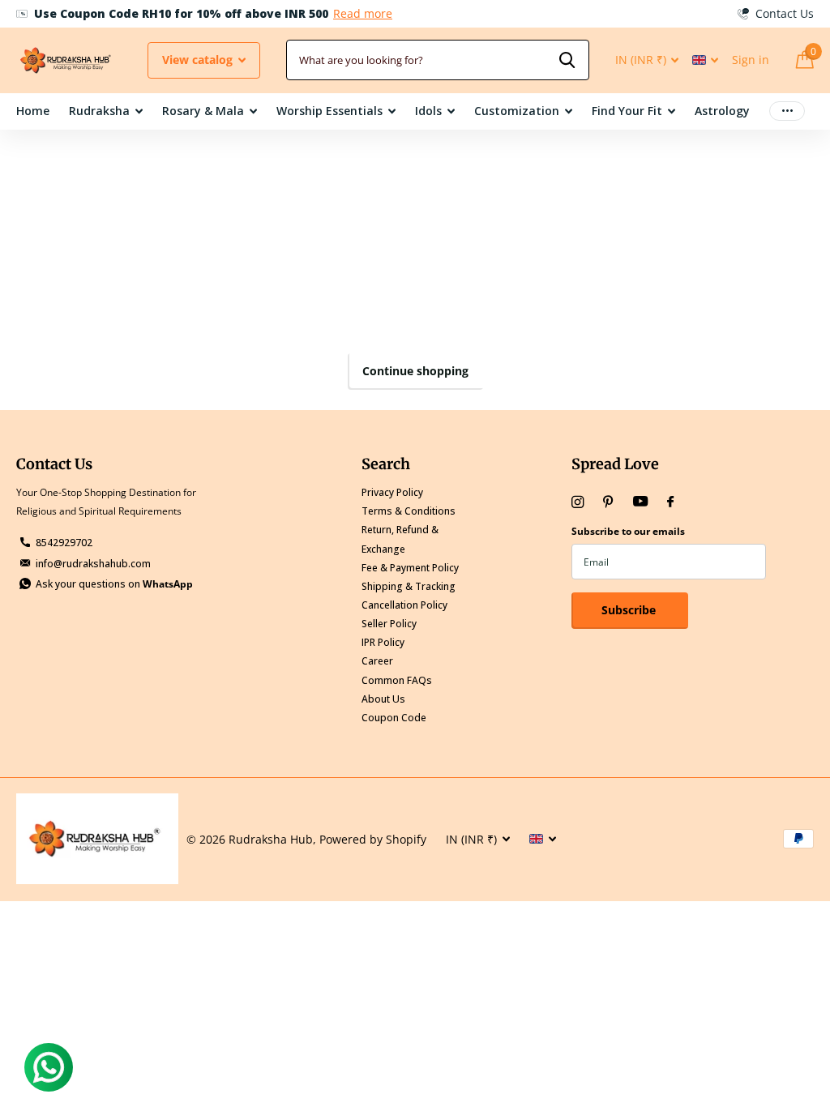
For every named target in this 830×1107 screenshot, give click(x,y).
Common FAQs (397, 680)
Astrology (722, 110)
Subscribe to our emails (628, 531)
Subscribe (630, 610)
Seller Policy (389, 623)
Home (32, 110)
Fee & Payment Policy (410, 568)
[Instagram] (577, 502)
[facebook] (670, 502)
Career (377, 661)
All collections (106, 112)
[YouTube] (640, 502)
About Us (383, 699)
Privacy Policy (392, 492)
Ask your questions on (114, 584)
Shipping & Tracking (409, 586)
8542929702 (64, 542)
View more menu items (787, 111)
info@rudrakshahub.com (93, 564)
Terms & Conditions (409, 511)
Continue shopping (415, 370)
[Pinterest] (608, 502)
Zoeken (567, 60)
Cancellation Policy (404, 605)
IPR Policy (383, 642)
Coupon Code (394, 717)
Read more (362, 13)
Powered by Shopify (372, 839)
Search (386, 464)
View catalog (199, 59)
